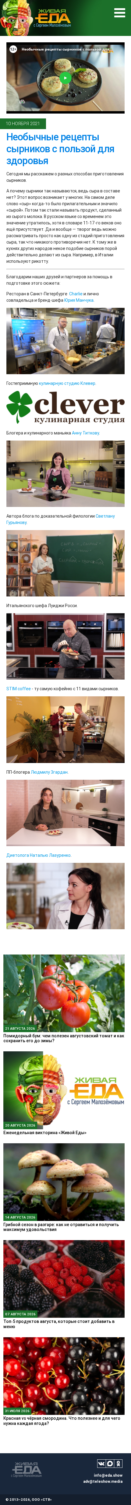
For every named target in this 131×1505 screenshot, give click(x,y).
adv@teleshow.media (102, 1481)
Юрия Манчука (79, 300)
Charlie (76, 294)
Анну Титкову (85, 433)
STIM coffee (18, 688)
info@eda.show (108, 1475)
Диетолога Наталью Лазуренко (38, 855)
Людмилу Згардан (49, 772)
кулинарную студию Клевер (67, 383)
